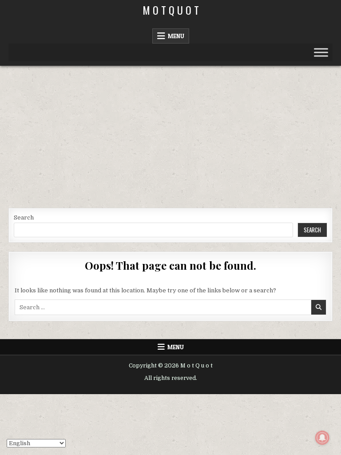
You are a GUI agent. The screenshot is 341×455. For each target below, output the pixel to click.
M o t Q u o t (171, 10)
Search (24, 217)
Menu (176, 36)
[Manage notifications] (322, 438)
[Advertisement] (170, 132)
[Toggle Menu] (321, 52)
